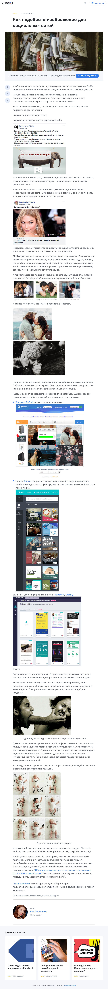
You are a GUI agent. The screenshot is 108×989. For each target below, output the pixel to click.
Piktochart (59, 595)
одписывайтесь (22, 883)
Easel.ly (69, 595)
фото (18, 896)
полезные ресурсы (50, 896)
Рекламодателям (70, 985)
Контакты (99, 3)
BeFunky (30, 402)
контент (25, 896)
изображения (35, 896)
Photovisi (20, 402)
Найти (81, 3)
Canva (27, 481)
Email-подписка (88, 76)
